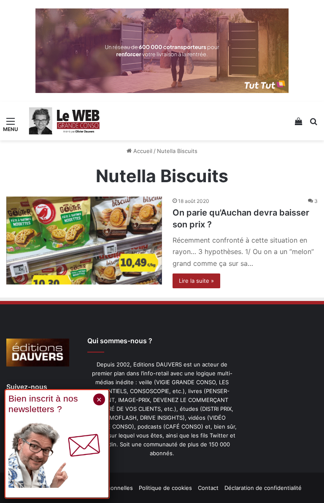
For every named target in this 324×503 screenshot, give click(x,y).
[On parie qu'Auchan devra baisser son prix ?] (84, 240)
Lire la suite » (196, 280)
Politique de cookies (165, 487)
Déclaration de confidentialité (263, 487)
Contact (208, 487)
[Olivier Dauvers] (64, 120)
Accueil (142, 151)
